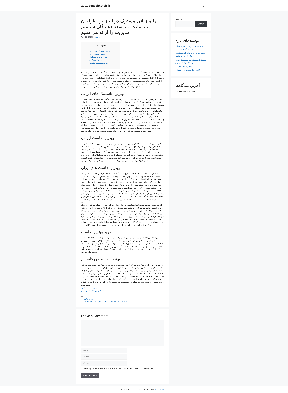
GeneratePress (161, 389)
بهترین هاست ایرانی (97, 54)
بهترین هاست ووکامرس (98, 62)
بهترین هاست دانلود (89, 288)
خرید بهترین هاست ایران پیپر (92, 290)
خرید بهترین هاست (96, 60)
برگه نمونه (201, 5)
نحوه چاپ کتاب (89, 299)
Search (179, 19)
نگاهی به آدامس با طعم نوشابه (188, 70)
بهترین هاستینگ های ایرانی (99, 51)
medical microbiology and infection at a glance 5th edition (105, 301)
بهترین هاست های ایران (98, 57)
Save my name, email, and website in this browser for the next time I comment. (119, 368)
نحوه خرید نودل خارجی (185, 66)
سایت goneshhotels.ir (95, 5)
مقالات (86, 297)
